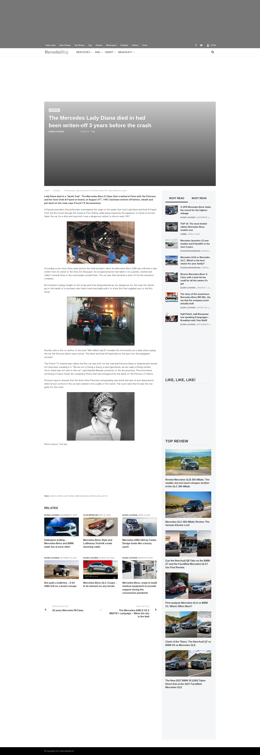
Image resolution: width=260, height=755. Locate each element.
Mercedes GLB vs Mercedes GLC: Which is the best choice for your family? (195, 260)
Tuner (144, 45)
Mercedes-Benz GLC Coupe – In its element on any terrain (100, 584)
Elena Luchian (56, 132)
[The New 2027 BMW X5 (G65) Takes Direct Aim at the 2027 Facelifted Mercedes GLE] (188, 663)
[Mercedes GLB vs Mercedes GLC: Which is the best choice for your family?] (171, 260)
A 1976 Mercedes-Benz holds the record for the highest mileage (195, 210)
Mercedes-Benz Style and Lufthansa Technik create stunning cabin (97, 543)
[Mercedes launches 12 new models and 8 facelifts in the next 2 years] (171, 243)
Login (213, 45)
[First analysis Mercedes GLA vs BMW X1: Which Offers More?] (188, 585)
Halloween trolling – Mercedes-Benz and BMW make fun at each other (59, 543)
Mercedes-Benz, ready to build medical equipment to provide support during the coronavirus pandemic (139, 588)
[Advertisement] (130, 21)
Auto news (51, 45)
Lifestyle (124, 45)
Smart (109, 52)
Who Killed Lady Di (98, 496)
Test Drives (79, 45)
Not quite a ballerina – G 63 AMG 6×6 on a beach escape (60, 584)
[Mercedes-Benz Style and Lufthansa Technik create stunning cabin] (100, 527)
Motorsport (111, 45)
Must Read (199, 198)
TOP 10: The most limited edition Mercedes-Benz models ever (193, 226)
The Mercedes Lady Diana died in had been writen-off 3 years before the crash (95, 191)
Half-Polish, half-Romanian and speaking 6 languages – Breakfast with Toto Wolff (194, 317)
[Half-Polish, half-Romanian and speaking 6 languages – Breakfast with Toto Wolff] (171, 317)
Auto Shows (65, 45)
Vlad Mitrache (90, 515)
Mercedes (83, 52)
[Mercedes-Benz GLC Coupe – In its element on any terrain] (100, 569)
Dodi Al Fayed (56, 496)
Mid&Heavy (125, 52)
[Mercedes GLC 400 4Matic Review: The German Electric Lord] (188, 504)
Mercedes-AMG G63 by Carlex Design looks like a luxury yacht (139, 543)
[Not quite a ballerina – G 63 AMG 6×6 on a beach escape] (61, 569)
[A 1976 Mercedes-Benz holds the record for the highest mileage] (171, 210)
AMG (97, 52)
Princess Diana (82, 496)
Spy (90, 45)
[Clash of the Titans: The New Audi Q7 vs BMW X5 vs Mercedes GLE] (188, 624)
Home (47, 191)
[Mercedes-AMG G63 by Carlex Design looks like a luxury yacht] (139, 527)
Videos (135, 45)
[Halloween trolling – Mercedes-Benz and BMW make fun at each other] (61, 527)
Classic (99, 45)
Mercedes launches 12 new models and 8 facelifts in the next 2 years (195, 243)
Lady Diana (69, 496)
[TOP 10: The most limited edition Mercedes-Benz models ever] (171, 226)
